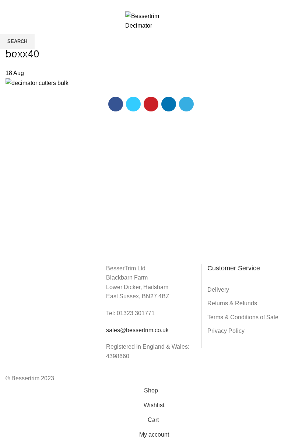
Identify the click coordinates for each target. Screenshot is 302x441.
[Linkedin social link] (159, 5)
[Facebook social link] (134, 5)
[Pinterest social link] (151, 5)
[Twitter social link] (142, 5)
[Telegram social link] (168, 5)
